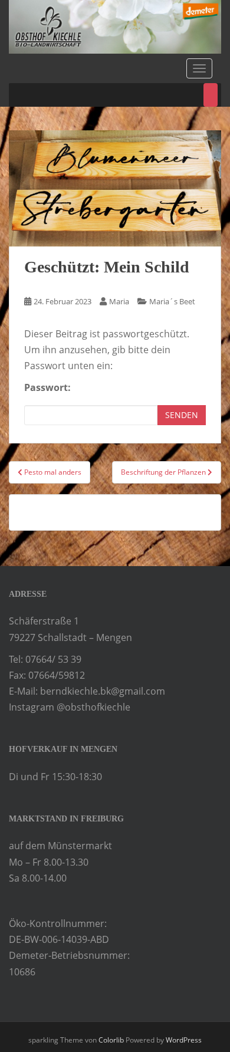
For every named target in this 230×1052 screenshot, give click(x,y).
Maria (119, 301)
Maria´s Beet (172, 301)
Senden (181, 414)
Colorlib (111, 1040)
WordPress (184, 1040)
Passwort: (47, 387)
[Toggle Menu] (210, 95)
